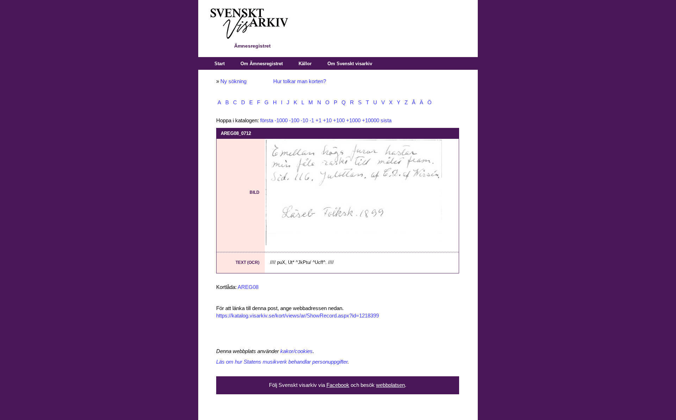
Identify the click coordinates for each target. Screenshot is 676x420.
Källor (305, 63)
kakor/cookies (296, 351)
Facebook (337, 385)
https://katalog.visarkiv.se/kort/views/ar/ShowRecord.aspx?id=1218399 (297, 316)
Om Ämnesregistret (261, 63)
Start (219, 63)
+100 (339, 120)
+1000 (353, 120)
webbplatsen (390, 385)
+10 (327, 120)
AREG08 (248, 287)
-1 (311, 120)
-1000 (281, 120)
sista (386, 120)
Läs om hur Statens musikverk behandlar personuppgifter (282, 362)
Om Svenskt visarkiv (349, 63)
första (266, 120)
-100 (294, 120)
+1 (318, 120)
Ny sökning (233, 81)
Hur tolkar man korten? (299, 81)
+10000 (370, 120)
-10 (304, 120)
